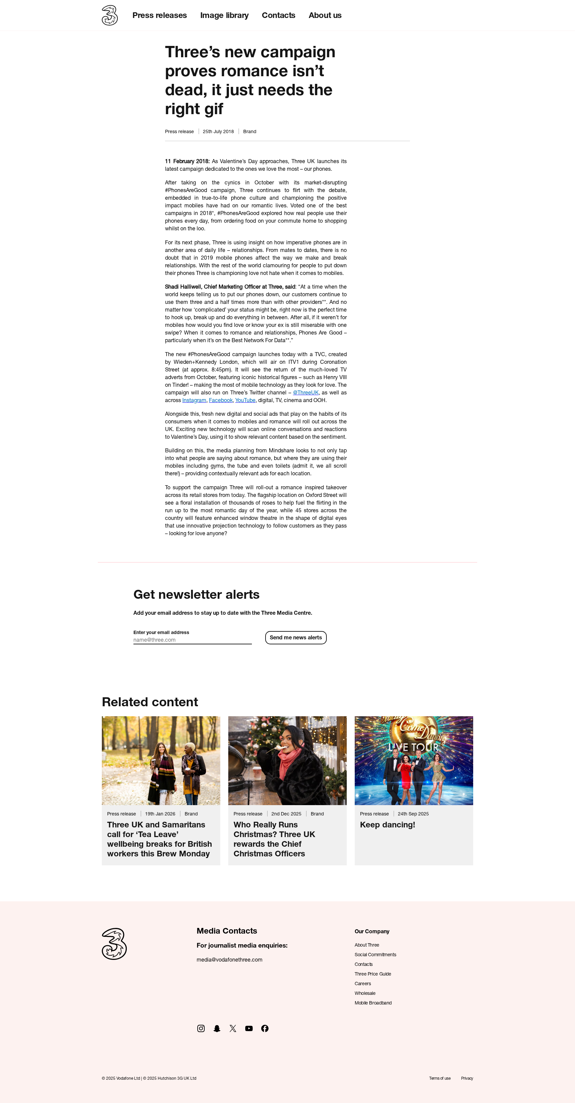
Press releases (159, 15)
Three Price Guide (373, 974)
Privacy (467, 1078)
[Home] (114, 951)
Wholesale (365, 993)
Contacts (278, 15)
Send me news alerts (296, 637)
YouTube (245, 400)
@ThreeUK (306, 392)
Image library (224, 15)
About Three (367, 945)
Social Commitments (375, 954)
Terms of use (440, 1078)
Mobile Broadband (373, 1002)
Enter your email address (161, 632)
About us (325, 15)
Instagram (194, 400)
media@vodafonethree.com (230, 959)
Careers (363, 983)
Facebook (221, 400)
